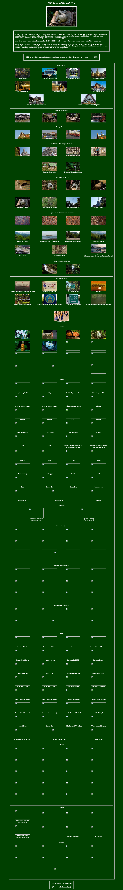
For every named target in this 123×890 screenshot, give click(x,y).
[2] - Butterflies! (67, 883)
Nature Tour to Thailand (51, 38)
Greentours (86, 34)
